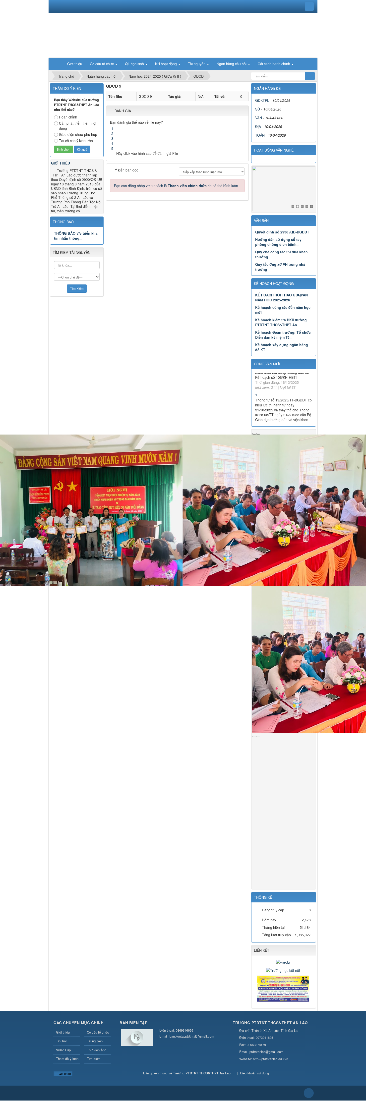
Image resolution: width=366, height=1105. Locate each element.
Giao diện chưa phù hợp (78, 134)
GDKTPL (262, 100)
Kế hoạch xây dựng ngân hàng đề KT (281, 347)
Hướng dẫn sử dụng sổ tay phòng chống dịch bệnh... (278, 242)
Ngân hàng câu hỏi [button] (232, 63)
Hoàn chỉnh (68, 116)
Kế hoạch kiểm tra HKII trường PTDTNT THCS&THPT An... (281, 322)
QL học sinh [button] (135, 63)
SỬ (257, 109)
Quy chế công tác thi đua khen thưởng (281, 254)
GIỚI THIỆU (60, 163)
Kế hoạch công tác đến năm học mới (282, 310)
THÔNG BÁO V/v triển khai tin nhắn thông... (76, 236)
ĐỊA (258, 126)
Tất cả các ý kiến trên (76, 140)
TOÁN (260, 135)
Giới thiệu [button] (74, 63)
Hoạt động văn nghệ (274, 150)
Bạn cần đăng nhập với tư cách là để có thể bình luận (176, 185)
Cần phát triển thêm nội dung (77, 126)
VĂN (258, 117)
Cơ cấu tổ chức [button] (102, 63)
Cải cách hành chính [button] (274, 63)
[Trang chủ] (57, 64)
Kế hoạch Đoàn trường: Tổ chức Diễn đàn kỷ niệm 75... (283, 335)
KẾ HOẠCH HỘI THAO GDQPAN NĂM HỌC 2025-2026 (281, 297)
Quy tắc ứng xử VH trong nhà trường (280, 267)
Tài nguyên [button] (197, 63)
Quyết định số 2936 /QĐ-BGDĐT (282, 231)
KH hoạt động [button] (166, 63)
